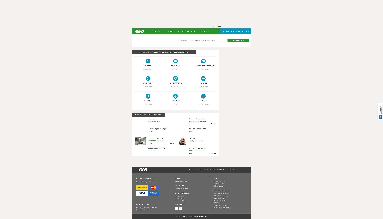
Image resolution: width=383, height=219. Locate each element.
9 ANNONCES (176, 87)
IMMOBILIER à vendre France (197, 121)
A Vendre (150, 131)
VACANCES (148, 101)
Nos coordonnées (181, 182)
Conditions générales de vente (146, 207)
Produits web (217, 203)
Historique (207, 169)
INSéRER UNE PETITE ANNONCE (236, 31)
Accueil (191, 169)
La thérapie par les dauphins (158, 129)
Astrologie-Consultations (196, 141)
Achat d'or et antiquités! (156, 148)
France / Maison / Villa (197, 119)
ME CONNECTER (217, 26)
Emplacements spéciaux (221, 193)
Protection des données (144, 210)
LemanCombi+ (180, 198)
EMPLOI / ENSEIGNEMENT (204, 66)
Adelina (192, 138)
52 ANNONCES (204, 104)
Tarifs (214, 188)
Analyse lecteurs (218, 184)
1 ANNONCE (176, 104)
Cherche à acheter (153, 151)
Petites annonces (218, 198)
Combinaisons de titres (220, 196)
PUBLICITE (205, 31)
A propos (199, 169)
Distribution (230, 169)
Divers (191, 131)
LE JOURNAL (156, 31)
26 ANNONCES (148, 69)
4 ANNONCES (148, 104)
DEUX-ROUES (148, 83)
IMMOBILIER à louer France (197, 151)
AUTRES (203, 101)
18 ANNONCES (204, 87)
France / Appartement (197, 148)
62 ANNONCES (204, 69)
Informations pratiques (220, 205)
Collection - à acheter (154, 121)
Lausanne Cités (180, 201)
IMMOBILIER (148, 66)
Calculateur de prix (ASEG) (221, 207)
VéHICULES (176, 66)
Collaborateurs (218, 169)
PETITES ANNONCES (186, 31)
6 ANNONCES (148, 87)
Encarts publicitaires (219, 200)
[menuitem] (156, 31)
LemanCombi (179, 196)
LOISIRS (170, 31)
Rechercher (238, 40)
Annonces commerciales (221, 191)
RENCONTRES (176, 83)
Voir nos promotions (182, 189)
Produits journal (218, 186)
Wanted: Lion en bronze (198, 129)
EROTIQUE (204, 83)
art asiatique (152, 119)
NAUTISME (176, 101)
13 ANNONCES (176, 69)
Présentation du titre (220, 181)
